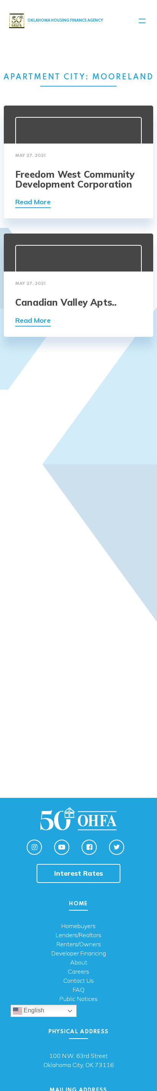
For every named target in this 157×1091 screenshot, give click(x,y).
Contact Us (78, 980)
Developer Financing (78, 953)
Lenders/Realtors (78, 935)
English (33, 1010)
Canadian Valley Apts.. (66, 302)
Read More (33, 201)
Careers (78, 971)
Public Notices (78, 999)
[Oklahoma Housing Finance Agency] (16, 20)
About (78, 962)
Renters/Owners (78, 944)
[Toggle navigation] (142, 21)
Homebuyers (78, 926)
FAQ (79, 990)
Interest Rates (78, 873)
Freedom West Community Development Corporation (75, 179)
